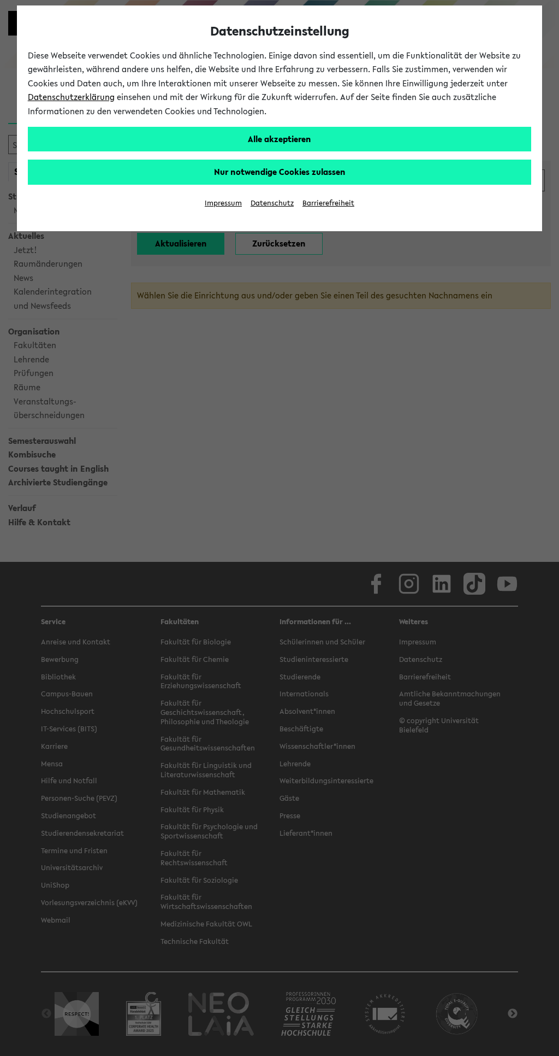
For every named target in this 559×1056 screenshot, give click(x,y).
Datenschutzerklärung (71, 97)
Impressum (223, 203)
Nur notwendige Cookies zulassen (280, 172)
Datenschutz (272, 203)
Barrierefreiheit (328, 203)
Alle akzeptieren (279, 139)
